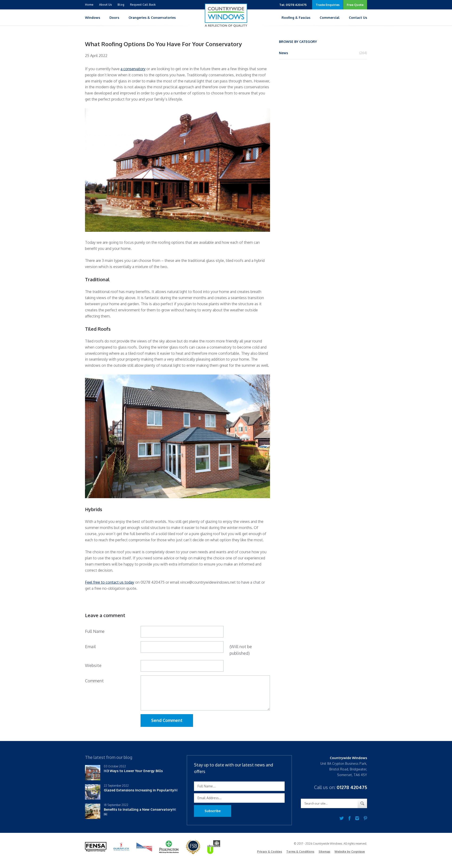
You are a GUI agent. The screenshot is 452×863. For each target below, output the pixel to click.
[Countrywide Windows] (226, 15)
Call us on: (340, 787)
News (283, 53)
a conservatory (133, 68)
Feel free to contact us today (109, 582)
